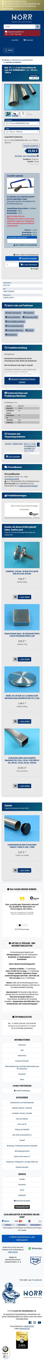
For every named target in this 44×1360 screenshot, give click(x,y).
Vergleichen (29, 313)
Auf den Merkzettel (13, 317)
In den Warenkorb (30, 264)
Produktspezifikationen (15, 330)
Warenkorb (29, 40)
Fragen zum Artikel (30, 317)
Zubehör (30, 330)
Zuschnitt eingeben (29, 258)
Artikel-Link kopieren (14, 313)
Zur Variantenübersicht (15, 326)
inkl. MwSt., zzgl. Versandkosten (26, 156)
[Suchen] (37, 26)
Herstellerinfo (12, 335)
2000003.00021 (17, 444)
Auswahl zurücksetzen (30, 146)
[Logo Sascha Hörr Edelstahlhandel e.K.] (22, 18)
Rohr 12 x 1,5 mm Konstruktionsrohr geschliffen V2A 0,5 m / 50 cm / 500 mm (30, 451)
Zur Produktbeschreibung (16, 321)
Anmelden (14, 40)
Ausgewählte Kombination (13, 137)
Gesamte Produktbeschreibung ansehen (23, 380)
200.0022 (8, 444)
